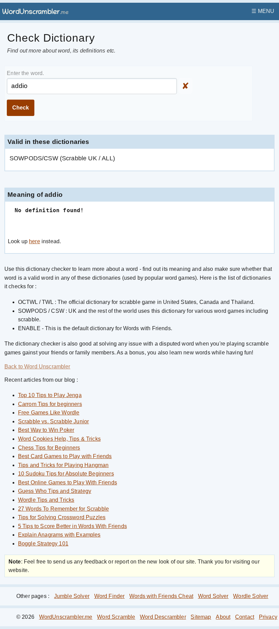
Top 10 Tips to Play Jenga (50, 395)
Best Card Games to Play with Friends (65, 456)
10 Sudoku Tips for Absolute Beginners (66, 474)
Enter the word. (25, 73)
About (223, 617)
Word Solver (213, 596)
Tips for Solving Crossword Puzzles (61, 517)
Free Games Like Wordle (49, 412)
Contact (244, 617)
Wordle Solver (250, 596)
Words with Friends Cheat (161, 596)
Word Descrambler (163, 617)
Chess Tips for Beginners (49, 448)
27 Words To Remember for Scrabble (63, 509)
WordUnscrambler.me (66, 617)
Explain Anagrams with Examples (59, 535)
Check (20, 108)
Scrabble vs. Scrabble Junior (53, 421)
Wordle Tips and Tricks (46, 500)
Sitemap (201, 617)
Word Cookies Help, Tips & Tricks (59, 439)
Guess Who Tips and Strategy (54, 491)
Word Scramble (116, 617)
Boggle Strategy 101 (43, 543)
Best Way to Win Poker (46, 430)
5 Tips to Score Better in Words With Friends (72, 526)
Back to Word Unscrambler (37, 366)
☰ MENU (262, 11)
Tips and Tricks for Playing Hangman (63, 465)
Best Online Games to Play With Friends (67, 482)
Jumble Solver (71, 596)
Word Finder (109, 596)
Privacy (268, 617)
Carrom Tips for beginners (50, 404)
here (34, 241)
